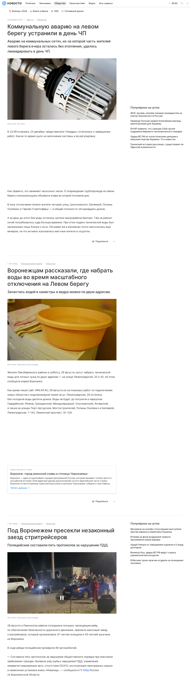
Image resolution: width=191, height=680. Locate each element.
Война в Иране (40, 11)
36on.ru (30, 20)
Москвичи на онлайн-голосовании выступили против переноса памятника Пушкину (155, 530)
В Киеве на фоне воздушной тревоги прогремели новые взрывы (150, 538)
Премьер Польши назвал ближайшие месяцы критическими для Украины (155, 122)
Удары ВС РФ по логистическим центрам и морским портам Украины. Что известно (154, 138)
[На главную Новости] (14, 3)
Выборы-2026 (19, 11)
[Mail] (4, 3)
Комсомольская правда (31, 263)
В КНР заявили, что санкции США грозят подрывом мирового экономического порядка (156, 130)
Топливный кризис (74, 11)
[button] (61, 89)
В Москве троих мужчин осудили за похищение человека (156, 561)
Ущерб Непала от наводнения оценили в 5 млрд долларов (156, 546)
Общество (42, 20)
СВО (56, 11)
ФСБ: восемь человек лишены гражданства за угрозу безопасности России (156, 114)
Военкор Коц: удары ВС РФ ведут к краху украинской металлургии (153, 554)
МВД (86, 670)
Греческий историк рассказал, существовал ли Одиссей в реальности (156, 145)
